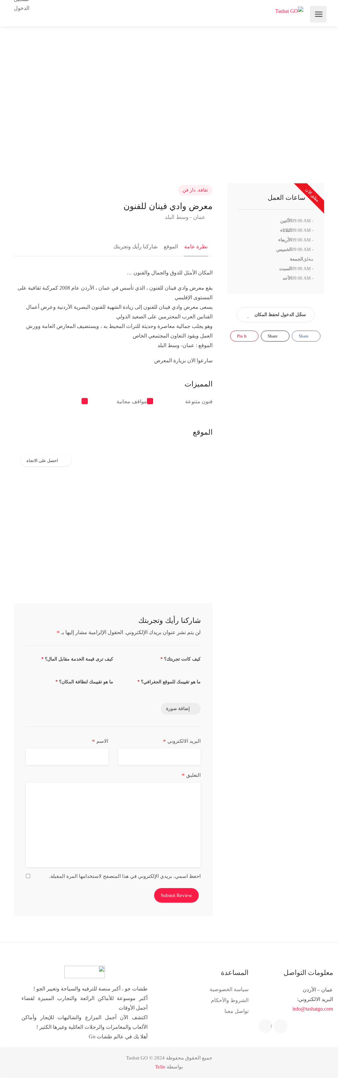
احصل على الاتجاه (42, 460)
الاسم (100, 741)
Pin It (242, 336)
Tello (160, 1066)
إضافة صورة (178, 708)
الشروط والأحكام (230, 1000)
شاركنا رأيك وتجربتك (135, 246)
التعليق (191, 775)
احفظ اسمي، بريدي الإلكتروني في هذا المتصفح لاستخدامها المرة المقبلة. (125, 876)
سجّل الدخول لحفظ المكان (280, 314)
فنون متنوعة (199, 401)
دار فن (189, 190)
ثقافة (203, 190)
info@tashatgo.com (312, 1009)
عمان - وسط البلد (186, 217)
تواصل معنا (236, 1011)
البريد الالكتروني (182, 741)
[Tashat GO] (289, 11)
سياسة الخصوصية (229, 989)
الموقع (171, 246)
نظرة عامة (196, 246)
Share (304, 336)
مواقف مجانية (132, 401)
